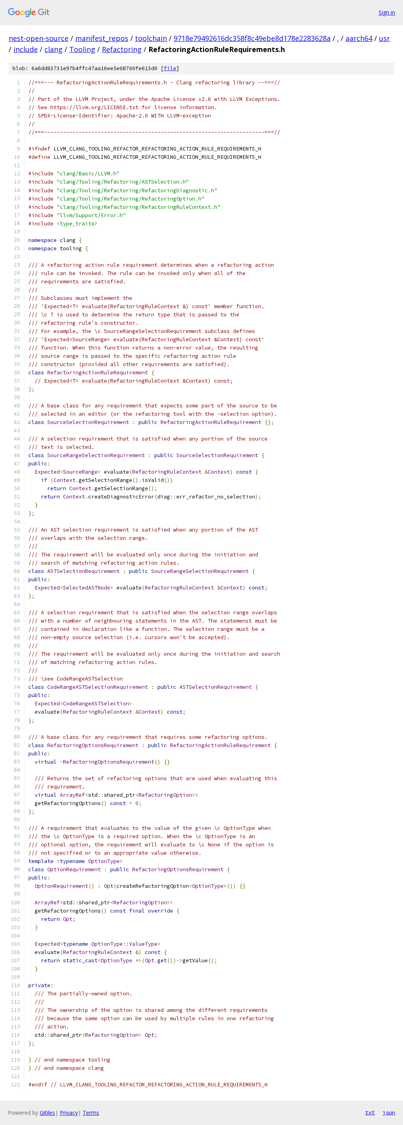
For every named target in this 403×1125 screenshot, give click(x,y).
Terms (91, 1112)
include (25, 49)
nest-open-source (38, 38)
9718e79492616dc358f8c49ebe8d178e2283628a (252, 38)
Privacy (69, 1112)
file (170, 68)
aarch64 (359, 38)
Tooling (82, 49)
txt (370, 1112)
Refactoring (122, 49)
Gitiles (47, 1112)
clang (53, 49)
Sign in (387, 12)
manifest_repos (101, 38)
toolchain (151, 38)
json (389, 1112)
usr (384, 38)
